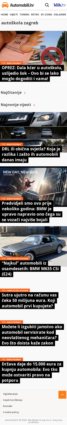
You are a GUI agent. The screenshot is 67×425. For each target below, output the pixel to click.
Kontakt (7, 406)
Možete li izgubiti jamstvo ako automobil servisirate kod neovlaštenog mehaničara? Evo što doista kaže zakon (32, 335)
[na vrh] (62, 395)
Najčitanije (11, 92)
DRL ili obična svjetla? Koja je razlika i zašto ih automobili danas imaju (31, 154)
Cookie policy (11, 412)
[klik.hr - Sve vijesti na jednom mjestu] (60, 5)
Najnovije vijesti (16, 104)
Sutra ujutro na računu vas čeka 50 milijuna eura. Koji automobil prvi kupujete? (29, 300)
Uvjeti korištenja (12, 400)
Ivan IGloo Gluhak (17, 258)
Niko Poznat (14, 63)
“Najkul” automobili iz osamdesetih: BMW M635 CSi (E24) (30, 268)
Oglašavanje (10, 393)
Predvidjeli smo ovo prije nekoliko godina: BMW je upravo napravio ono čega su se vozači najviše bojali (31, 211)
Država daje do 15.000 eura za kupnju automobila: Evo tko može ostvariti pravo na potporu (31, 372)
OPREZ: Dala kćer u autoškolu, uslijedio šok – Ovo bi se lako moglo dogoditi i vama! (32, 73)
